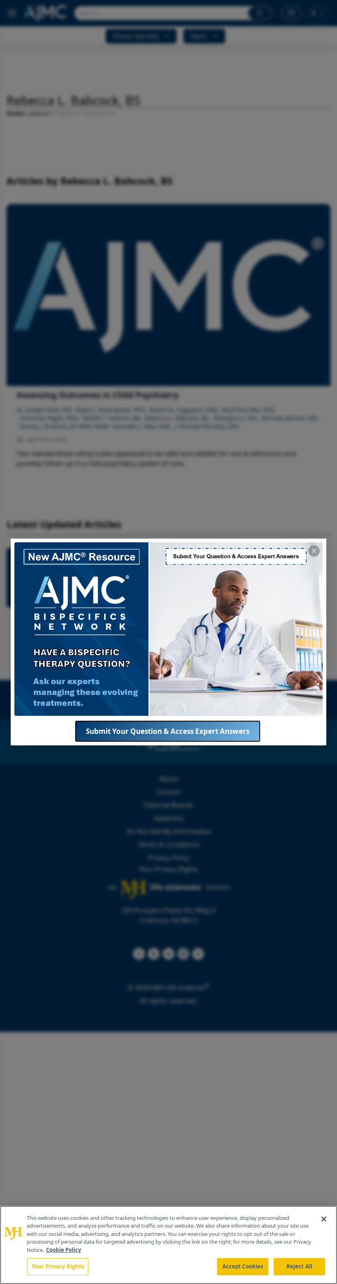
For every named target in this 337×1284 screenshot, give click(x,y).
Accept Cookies (242, 1266)
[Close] (324, 1219)
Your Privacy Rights (58, 1266)
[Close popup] (314, 551)
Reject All (299, 1266)
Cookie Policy (63, 1250)
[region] (168, 1245)
